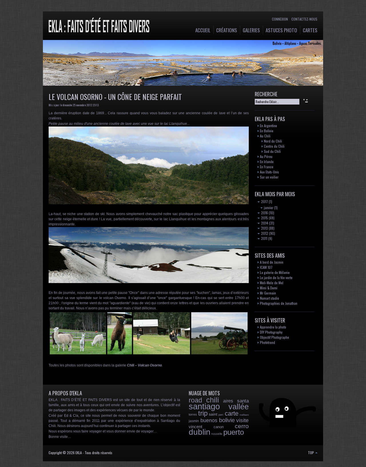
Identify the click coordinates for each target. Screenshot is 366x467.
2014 (264, 223)
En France (266, 166)
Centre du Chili (274, 146)
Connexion (280, 19)
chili (212, 400)
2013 (264, 228)
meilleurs (244, 415)
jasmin (194, 421)
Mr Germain (268, 292)
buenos (208, 420)
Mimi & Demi (268, 287)
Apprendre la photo (273, 326)
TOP (311, 452)
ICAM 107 (266, 267)
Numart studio (269, 298)
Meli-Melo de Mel (271, 282)
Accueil (202, 30)
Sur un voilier (269, 177)
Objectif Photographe (274, 337)
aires (228, 400)
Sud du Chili (272, 151)
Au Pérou (266, 156)
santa (243, 401)
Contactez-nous (304, 19)
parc (221, 414)
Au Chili (265, 135)
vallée (238, 406)
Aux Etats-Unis (269, 171)
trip (203, 413)
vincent (195, 426)
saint (213, 414)
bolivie (227, 420)
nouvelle (216, 433)
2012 (264, 233)
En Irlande (267, 161)
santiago (204, 406)
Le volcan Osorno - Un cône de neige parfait (115, 96)
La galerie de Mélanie (275, 272)
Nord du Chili (273, 141)
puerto (233, 432)
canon (219, 427)
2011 (263, 238)
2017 (264, 201)
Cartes (310, 30)
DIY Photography (271, 332)
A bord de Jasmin (271, 262)
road (195, 400)
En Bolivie (266, 130)
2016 (264, 212)
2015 (264, 217)
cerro (242, 426)
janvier (268, 207)
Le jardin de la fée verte (276, 277)
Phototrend (267, 342)
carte (231, 413)
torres (193, 414)
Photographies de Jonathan (278, 303)
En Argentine (268, 125)
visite (242, 420)
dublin (199, 432)
